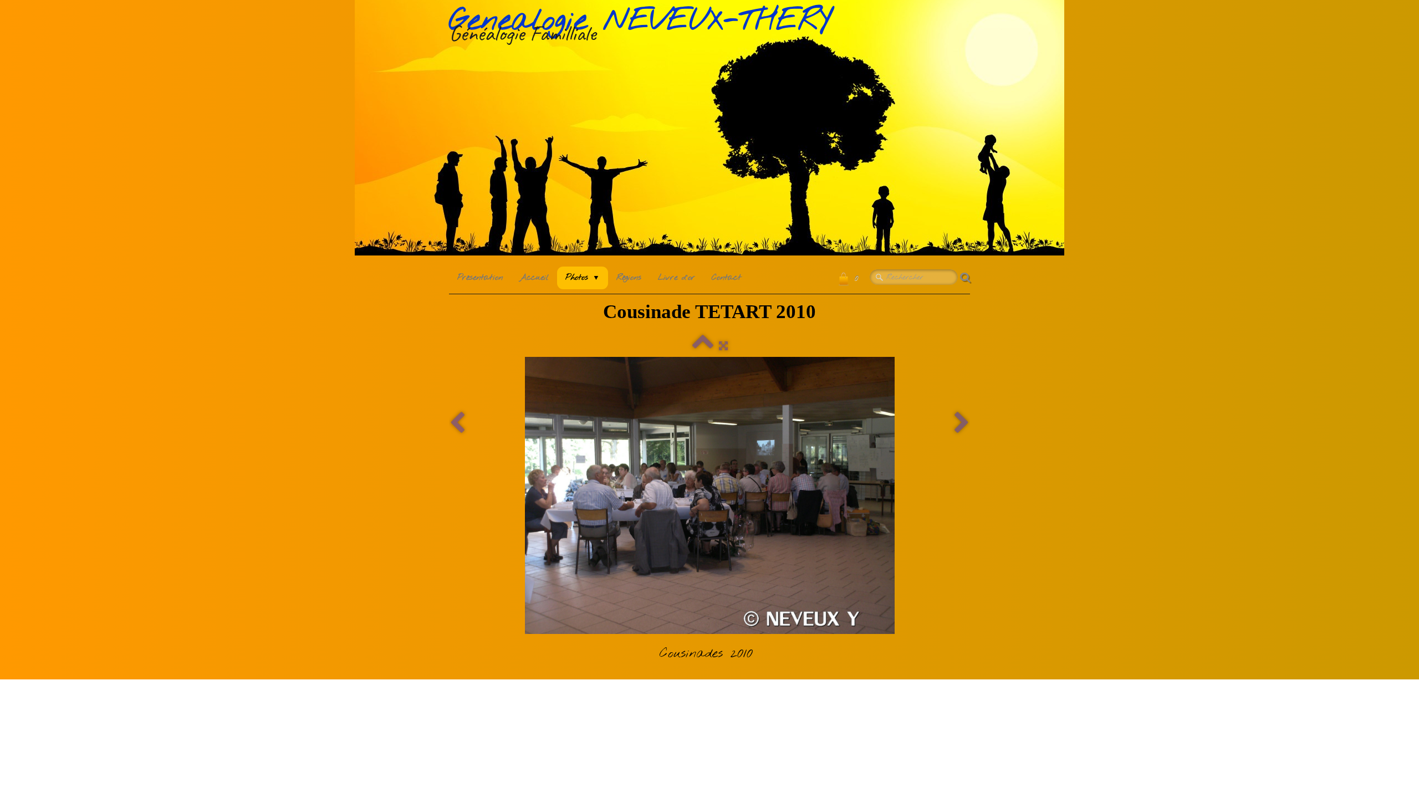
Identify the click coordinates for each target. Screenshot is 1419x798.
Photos (582, 277)
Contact (726, 277)
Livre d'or (676, 277)
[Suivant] (961, 424)
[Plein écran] (723, 346)
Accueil (534, 277)
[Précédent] (457, 424)
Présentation (480, 277)
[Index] (702, 346)
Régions (628, 277)
